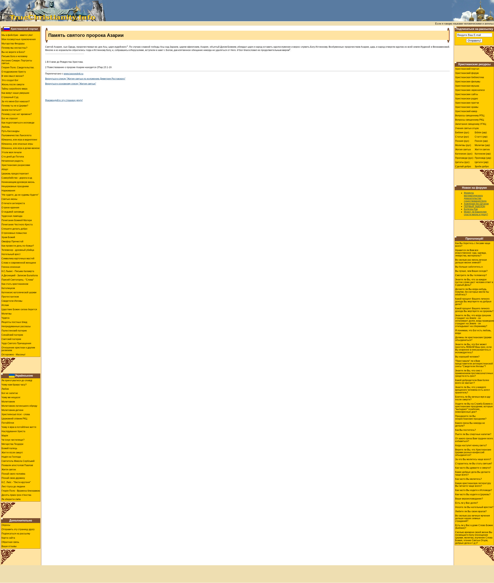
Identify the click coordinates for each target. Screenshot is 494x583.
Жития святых (463, 149)
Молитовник (8, 401)
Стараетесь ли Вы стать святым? (473, 463)
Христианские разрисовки (16, 165)
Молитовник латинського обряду (19, 406)
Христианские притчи (467, 102)
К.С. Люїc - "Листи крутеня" (16, 482)
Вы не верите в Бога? (13, 52)
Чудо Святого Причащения (16, 343)
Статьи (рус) (462, 136)
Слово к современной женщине (19, 262)
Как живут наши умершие (15, 93)
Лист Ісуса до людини (13, 486)
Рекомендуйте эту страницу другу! (64, 100)
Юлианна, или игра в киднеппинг (19, 139)
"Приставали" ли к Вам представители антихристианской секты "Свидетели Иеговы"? (474, 364)
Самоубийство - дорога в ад (17, 178)
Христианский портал (24, 28)
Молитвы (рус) (463, 145)
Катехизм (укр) (483, 153)
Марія (5, 435)
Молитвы (7, 313)
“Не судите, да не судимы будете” (20, 194)
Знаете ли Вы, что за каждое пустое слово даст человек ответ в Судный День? (474, 282)
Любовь (6, 127)
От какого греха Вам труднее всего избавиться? (474, 440)
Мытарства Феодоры (13, 43)
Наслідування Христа (13, 431)
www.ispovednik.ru (73, 73)
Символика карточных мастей (18, 258)
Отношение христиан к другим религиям (18, 349)
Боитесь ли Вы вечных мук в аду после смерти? (472, 398)
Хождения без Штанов (476, 203)
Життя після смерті (12, 452)
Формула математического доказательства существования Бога (475, 197)
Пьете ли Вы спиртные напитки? (473, 434)
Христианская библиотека (469, 77)
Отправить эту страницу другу (18, 529)
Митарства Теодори (12, 444)
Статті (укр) (481, 136)
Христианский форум (467, 73)
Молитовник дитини (12, 410)
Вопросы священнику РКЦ (469, 119)
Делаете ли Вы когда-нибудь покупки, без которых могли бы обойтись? (472, 292)
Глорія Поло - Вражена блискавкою (21, 490)
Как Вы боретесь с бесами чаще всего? (472, 244)
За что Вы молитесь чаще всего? (473, 459)
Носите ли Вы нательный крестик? (474, 507)
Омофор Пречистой (12, 241)
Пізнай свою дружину (13, 478)
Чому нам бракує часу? (14, 384)
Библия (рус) (462, 132)
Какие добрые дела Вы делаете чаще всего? (472, 473)
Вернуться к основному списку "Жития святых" (70, 83)
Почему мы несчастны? (14, 47)
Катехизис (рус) (463, 153)
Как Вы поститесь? (465, 430)
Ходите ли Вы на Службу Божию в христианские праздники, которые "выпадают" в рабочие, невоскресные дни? (474, 407)
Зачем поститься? (11, 110)
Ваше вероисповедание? (469, 498)
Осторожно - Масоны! (13, 354)
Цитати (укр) (481, 162)
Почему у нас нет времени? (17, 114)
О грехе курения (10, 207)
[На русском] (6, 28)
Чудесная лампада (12, 216)
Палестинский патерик (14, 330)
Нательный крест (11, 254)
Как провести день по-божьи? (18, 245)
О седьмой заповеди (13, 211)
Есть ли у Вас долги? (466, 503)
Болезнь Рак (471, 209)
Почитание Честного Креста (17, 224)
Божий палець (9, 448)
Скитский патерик (11, 339)
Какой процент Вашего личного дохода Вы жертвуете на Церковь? (474, 310)
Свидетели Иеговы (12, 301)
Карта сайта (8, 538)
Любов (5, 389)
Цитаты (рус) (462, 162)
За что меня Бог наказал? (16, 101)
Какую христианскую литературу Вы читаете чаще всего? (473, 484)
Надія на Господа (11, 456)
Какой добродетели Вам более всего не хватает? (472, 381)
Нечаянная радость (12, 161)
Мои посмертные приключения (19, 39)
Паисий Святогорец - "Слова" (18, 279)
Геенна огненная (11, 267)
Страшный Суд (10, 97)
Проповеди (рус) (464, 158)
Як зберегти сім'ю (11, 499)
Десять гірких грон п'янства (16, 495)
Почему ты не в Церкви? (15, 105)
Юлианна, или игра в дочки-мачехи (21, 148)
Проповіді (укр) (483, 158)
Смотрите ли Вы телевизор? (471, 275)
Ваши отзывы (9, 546)
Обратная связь (10, 542)
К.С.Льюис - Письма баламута (18, 271)
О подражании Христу (14, 71)
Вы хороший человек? (467, 356)
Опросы (6, 525)
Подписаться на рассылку (16, 533)
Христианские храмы (466, 107)
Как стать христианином (15, 284)
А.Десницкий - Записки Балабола (20, 275)
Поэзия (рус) (462, 141)
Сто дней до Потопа (13, 156)
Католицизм (8, 288)
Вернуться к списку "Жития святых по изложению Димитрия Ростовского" (85, 78)
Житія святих (9, 469)
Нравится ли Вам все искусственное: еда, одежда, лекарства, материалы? (470, 253)
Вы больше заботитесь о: (469, 266)
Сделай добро (463, 166)
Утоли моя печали (12, 152)
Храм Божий (8, 237)
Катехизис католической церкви (19, 292)
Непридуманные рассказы (16, 326)
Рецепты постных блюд (14, 322)
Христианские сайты (466, 94)
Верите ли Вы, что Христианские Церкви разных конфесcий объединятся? (473, 452)
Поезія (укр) (481, 141)
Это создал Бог (10, 80)
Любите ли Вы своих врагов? (471, 511)
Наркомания (8, 190)
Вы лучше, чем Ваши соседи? (471, 271)
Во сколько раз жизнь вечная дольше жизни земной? (471, 261)
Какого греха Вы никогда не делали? (470, 424)
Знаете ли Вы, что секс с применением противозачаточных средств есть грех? (474, 373)
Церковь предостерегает (15, 173)
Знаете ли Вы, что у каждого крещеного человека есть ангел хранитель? (472, 390)
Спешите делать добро (14, 228)
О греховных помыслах (14, 233)
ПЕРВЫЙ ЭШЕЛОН (474, 206)
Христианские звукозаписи (470, 90)
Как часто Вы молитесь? (468, 479)
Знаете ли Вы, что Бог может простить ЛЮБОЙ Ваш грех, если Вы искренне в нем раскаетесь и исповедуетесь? (473, 348)
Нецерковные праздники (15, 186)
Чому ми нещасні (11, 397)
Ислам (5, 305)
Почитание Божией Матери (17, 220)
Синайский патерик (12, 335)
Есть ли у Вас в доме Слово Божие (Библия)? (474, 526)
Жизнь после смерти (13, 84)
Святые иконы (9, 199)
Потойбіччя (8, 423)
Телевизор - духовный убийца (18, 250)
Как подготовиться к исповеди (18, 122)
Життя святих (482, 149)
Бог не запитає (10, 393)
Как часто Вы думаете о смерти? (473, 467)
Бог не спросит (10, 118)
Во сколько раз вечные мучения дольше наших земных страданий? (472, 518)
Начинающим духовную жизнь (18, 182)
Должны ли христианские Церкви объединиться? (473, 338)
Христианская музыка (467, 85)
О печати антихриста (13, 203)
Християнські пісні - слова (16, 414)
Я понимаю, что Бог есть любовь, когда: (473, 332)
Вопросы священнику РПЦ (469, 115)
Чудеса (5, 318)
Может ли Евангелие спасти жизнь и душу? (476, 213)
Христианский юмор (466, 111)
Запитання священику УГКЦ (470, 124)
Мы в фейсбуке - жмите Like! (17, 35)
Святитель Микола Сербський (18, 461)
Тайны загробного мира (14, 88)
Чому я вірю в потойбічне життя (19, 427)
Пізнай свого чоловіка (13, 473)
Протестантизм (10, 296)
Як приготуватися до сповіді (17, 380)
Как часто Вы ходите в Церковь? (473, 494)
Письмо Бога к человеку (14, 56)
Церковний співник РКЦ (14, 418)
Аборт (5, 169)
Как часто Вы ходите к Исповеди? (473, 490)
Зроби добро (482, 166)
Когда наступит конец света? (471, 445)
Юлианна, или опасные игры (17, 144)
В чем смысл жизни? (13, 76)
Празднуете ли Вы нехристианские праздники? (470, 417)
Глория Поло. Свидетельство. (18, 67)
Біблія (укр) (481, 132)
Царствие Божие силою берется (19, 309)
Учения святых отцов (467, 128)
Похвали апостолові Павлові (17, 465)
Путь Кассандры (10, 131)
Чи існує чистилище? (13, 440)
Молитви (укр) (482, 145)
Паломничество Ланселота (16, 135)
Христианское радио (466, 98)
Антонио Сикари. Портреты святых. (17, 62)
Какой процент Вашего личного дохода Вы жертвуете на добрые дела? (473, 301)
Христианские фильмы (467, 81)
